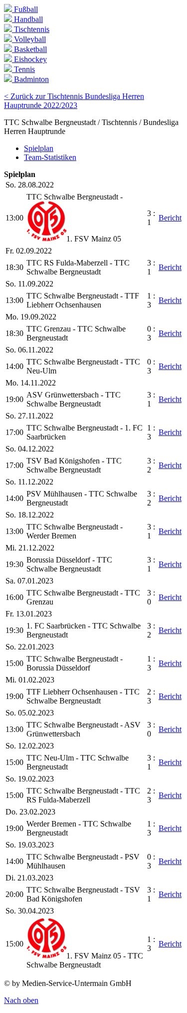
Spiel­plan (38, 148)
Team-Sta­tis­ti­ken (50, 157)
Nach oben (21, 1000)
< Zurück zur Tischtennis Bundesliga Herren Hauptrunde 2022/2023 (74, 101)
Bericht (170, 218)
